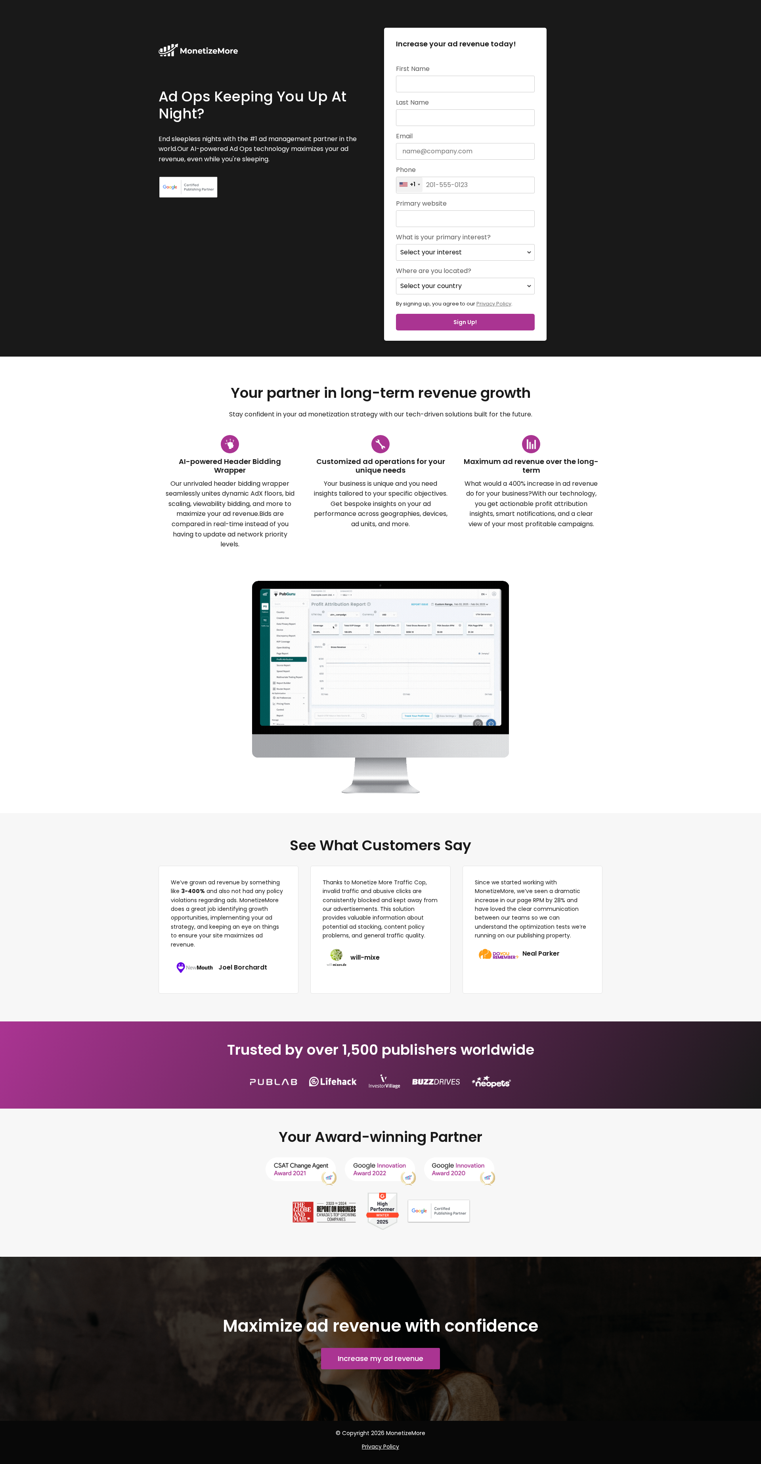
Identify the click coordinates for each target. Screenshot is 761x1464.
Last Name (412, 102)
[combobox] (409, 184)
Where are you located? (433, 271)
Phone (406, 170)
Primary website (421, 203)
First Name (413, 69)
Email (404, 136)
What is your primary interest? (443, 237)
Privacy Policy (493, 303)
